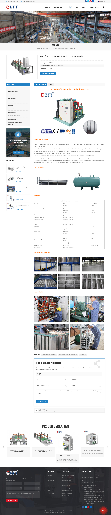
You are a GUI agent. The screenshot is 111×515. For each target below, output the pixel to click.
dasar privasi (51, 493)
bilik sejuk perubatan (67, 490)
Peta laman (66, 511)
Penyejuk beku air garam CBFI (21, 168)
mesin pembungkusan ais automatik (15, 123)
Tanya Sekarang (49, 73)
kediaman (50, 475)
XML (71, 511)
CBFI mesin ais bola (20, 197)
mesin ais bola (12, 109)
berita (84, 7)
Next (108, 447)
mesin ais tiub (11, 88)
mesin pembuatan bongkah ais (49, 354)
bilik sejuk (10, 105)
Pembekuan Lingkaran (67, 493)
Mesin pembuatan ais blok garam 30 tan (68, 354)
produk (49, 478)
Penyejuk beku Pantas (14, 116)
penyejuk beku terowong (68, 475)
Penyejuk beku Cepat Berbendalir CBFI (21, 178)
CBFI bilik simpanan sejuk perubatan (22, 188)
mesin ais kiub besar (13, 102)
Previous (3, 447)
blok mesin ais (12, 98)
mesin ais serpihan (13, 91)
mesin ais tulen (12, 112)
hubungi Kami (94, 7)
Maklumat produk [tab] (40, 84)
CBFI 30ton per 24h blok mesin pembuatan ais (53, 374)
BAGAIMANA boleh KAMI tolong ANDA (18, 141)
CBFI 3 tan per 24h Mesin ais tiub (68, 450)
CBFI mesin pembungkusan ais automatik (22, 206)
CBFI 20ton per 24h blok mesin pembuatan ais (18, 450)
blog (49, 490)
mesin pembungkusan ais (68, 488)
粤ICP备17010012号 (48, 512)
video (77, 7)
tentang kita (58, 7)
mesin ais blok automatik (15, 95)
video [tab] (50, 84)
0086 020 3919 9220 (13, 1)
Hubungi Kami (18, 152)
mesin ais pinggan (13, 119)
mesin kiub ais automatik (68, 478)
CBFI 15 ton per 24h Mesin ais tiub (43, 456)
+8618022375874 (94, 477)
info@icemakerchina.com (29, 1)
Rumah (47, 7)
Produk (68, 7)
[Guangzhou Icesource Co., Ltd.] (12, 7)
